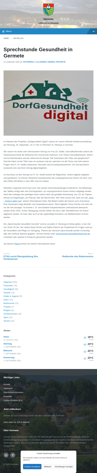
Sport (6, 317)
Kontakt (7, 384)
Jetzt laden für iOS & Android (16, 422)
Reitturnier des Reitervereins (77, 256)
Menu (9, 31)
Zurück (7, 253)
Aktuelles (18, 38)
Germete (48, 19)
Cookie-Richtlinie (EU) (13, 400)
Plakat (17, 244)
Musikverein (9, 303)
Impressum (8, 388)
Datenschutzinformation (13, 392)
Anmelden (8, 396)
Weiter (90, 253)
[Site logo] (48, 15)
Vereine (7, 321)
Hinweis (51, 62)
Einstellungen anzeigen (64, 467)
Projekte (61, 62)
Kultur (6, 300)
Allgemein (41, 62)
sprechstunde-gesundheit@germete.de (73, 234)
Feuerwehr (8, 285)
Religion (7, 310)
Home (6, 38)
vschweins (28, 62)
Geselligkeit (9, 289)
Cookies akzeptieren (32, 467)
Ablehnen (47, 467)
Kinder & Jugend (11, 296)
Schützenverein (10, 314)
